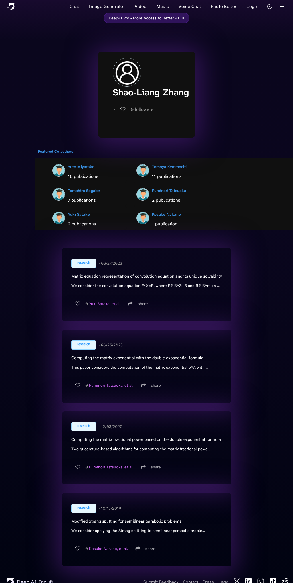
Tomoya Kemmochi (169, 166)
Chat (74, 6)
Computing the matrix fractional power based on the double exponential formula (146, 439)
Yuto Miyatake (81, 166)
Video (141, 6)
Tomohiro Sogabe (84, 190)
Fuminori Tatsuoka (169, 190)
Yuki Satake (79, 214)
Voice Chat (190, 6)
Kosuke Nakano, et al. (108, 548)
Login (252, 6)
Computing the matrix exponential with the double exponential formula (137, 358)
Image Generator (107, 6)
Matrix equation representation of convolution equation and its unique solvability (146, 276)
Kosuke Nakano (166, 214)
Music (163, 6)
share (143, 303)
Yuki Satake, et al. (104, 303)
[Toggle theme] (269, 6)
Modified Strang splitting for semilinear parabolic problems (126, 521)
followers (142, 109)
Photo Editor (224, 6)
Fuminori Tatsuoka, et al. (111, 385)
